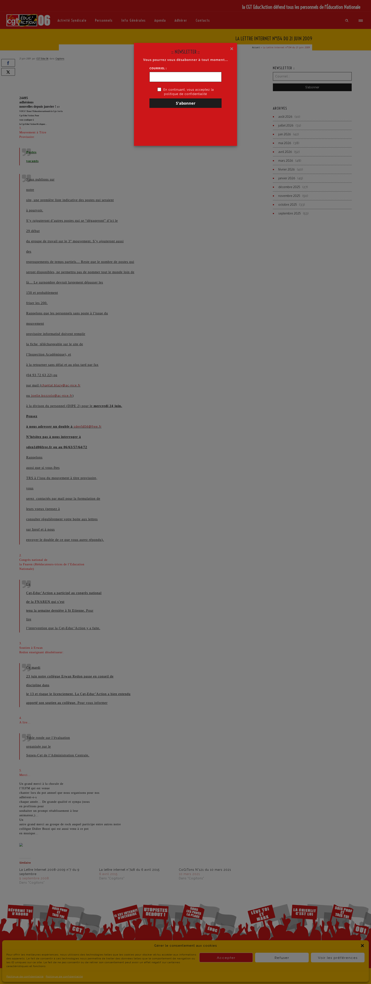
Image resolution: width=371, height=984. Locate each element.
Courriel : (158, 68)
